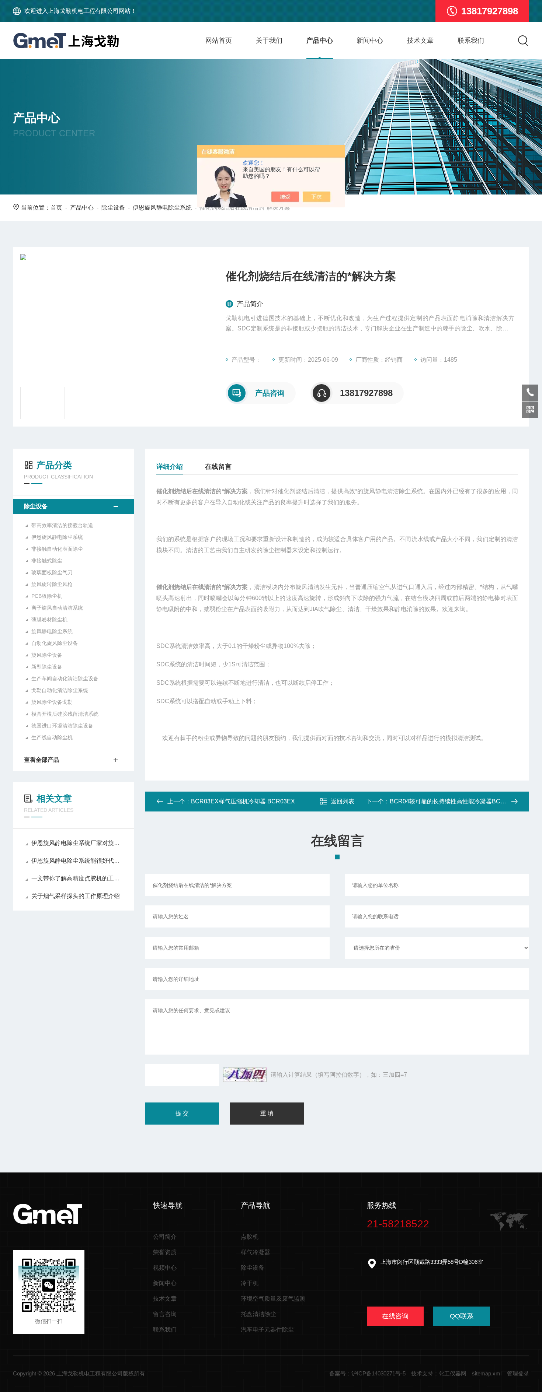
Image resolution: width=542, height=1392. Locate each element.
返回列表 (342, 801)
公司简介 (165, 1237)
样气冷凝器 (255, 1252)
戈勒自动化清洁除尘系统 (59, 690)
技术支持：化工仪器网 (438, 1373)
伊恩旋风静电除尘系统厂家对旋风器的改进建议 (77, 843)
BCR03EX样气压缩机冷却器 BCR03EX (243, 801)
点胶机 (249, 1237)
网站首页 (218, 40)
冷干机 (249, 1283)
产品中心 (319, 40)
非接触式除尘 (46, 561)
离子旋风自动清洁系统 (57, 608)
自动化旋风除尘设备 (54, 643)
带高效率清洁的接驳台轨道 (62, 525)
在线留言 (218, 466)
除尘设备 (113, 207)
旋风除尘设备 (46, 655)
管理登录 (518, 1373)
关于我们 (269, 40)
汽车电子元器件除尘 (267, 1329)
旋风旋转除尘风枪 (52, 584)
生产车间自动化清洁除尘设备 (64, 678)
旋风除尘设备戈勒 (52, 702)
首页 (56, 207)
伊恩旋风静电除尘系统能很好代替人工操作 (77, 861)
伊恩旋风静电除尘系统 (162, 207)
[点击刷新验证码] (245, 1074)
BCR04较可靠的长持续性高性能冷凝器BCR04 (450, 801)
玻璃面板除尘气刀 (52, 572)
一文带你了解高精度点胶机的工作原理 (77, 878)
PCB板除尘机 (46, 596)
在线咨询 (395, 1316)
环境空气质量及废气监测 (273, 1298)
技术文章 (420, 40)
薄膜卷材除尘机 (49, 620)
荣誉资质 (165, 1252)
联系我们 (471, 40)
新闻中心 (370, 40)
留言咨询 (165, 1314)
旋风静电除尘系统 (52, 631)
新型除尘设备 (46, 667)
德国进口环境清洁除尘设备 (62, 726)
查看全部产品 (41, 760)
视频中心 (165, 1268)
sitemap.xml (486, 1373)
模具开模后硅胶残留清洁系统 (64, 714)
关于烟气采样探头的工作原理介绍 (75, 896)
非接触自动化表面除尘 (57, 549)
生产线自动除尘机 (52, 737)
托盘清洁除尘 (258, 1314)
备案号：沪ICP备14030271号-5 (367, 1373)
